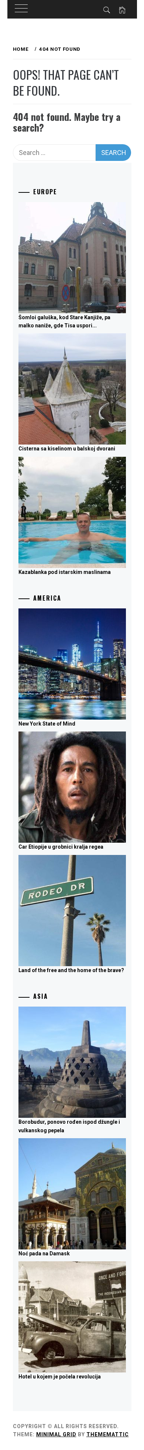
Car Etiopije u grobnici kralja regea (60, 847)
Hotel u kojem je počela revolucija (59, 1377)
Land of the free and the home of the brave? (71, 970)
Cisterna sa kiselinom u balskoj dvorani (66, 449)
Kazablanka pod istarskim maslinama (64, 572)
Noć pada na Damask (44, 1253)
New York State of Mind (46, 724)
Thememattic (107, 1434)
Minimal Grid (56, 1434)
